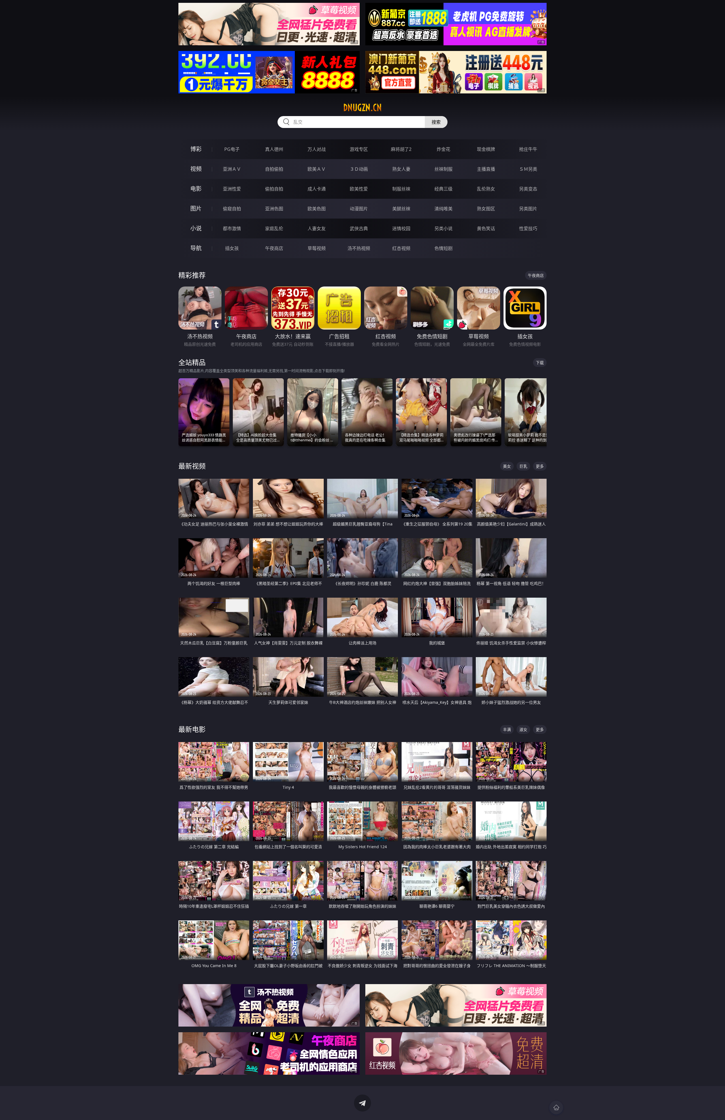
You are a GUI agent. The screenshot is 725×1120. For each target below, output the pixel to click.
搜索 (436, 122)
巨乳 (523, 466)
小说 (196, 228)
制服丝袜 (401, 189)
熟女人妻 (401, 169)
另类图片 (528, 209)
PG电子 (232, 149)
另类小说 (443, 228)
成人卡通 (317, 189)
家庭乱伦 (274, 228)
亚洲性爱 (232, 189)
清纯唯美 (443, 209)
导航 (196, 248)
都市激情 (232, 228)
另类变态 (528, 189)
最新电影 (192, 729)
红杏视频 (401, 248)
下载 (540, 362)
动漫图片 (359, 209)
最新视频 (192, 466)
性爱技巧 (528, 228)
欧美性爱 (359, 189)
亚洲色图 (274, 209)
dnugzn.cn (362, 107)
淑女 (523, 729)
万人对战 (317, 149)
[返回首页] (556, 1107)
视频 (196, 169)
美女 (507, 466)
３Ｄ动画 (359, 169)
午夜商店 (274, 248)
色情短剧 (443, 248)
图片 (196, 208)
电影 (196, 189)
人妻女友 (317, 228)
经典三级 (443, 189)
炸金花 (443, 149)
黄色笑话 (486, 228)
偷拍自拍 (274, 189)
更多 (540, 466)
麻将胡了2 (401, 149)
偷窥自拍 (232, 209)
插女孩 (232, 248)
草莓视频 (317, 248)
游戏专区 (359, 149)
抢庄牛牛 (528, 149)
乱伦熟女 (486, 189)
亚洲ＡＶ (232, 169)
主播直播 (486, 169)
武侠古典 (359, 228)
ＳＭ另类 (528, 169)
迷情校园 (401, 228)
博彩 (196, 149)
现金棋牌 (486, 149)
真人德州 (274, 149)
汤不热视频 (358, 248)
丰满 (507, 729)
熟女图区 (486, 209)
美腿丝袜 (401, 209)
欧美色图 (317, 209)
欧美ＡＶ (317, 169)
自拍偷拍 (274, 169)
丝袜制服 (443, 169)
